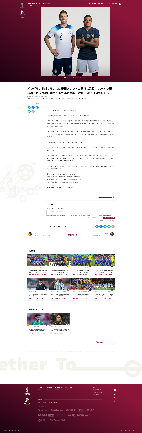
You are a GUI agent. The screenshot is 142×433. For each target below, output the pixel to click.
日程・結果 (100, 4)
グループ (49, 388)
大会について (114, 4)
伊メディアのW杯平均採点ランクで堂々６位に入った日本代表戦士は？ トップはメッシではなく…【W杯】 (60, 295)
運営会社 (95, 387)
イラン (38, 274)
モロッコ (47, 98)
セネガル (68, 98)
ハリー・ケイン (62, 98)
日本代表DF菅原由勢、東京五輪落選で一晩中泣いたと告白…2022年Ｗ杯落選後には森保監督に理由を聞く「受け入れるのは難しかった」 (38, 330)
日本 (56, 98)
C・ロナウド (84, 98)
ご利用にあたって (97, 390)
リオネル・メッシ (57, 298)
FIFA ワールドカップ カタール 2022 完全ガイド (39, 4)
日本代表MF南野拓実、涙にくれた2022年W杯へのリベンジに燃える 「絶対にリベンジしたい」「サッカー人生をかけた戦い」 (59, 330)
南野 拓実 (61, 333)
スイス (73, 98)
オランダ (43, 333)
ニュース (84, 4)
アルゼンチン (79, 274)
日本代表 (94, 4)
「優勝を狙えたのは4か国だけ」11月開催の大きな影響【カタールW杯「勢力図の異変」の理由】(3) (104, 295)
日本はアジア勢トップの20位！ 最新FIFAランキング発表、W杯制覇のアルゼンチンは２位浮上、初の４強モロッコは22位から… (82, 271)
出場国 (88, 4)
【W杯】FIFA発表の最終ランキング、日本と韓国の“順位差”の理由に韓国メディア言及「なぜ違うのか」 (82, 295)
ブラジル (56, 274)
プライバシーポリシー (98, 392)
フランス (35, 98)
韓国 (74, 298)
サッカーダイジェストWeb (41, 96)
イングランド (41, 98)
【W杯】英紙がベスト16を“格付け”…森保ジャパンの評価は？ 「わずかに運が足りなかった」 (104, 271)
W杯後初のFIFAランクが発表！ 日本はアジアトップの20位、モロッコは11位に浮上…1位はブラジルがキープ (60, 271)
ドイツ (110, 274)
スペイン (52, 98)
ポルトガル (30, 98)
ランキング (107, 4)
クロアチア (43, 274)
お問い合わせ (96, 394)
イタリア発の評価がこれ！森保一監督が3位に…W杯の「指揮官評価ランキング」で (38, 295)
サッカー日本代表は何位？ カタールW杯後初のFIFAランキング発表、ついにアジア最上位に (38, 271)
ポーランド (78, 98)
